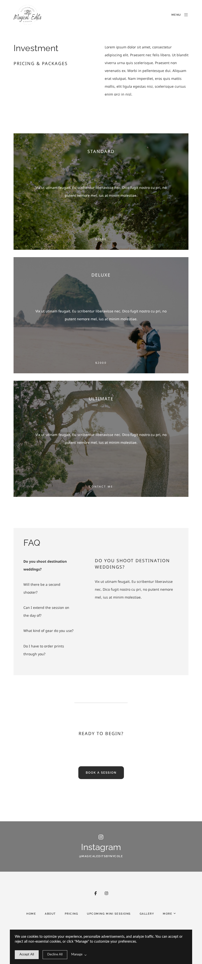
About (50, 913)
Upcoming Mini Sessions (109, 913)
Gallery (147, 913)
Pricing (71, 913)
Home (31, 913)
